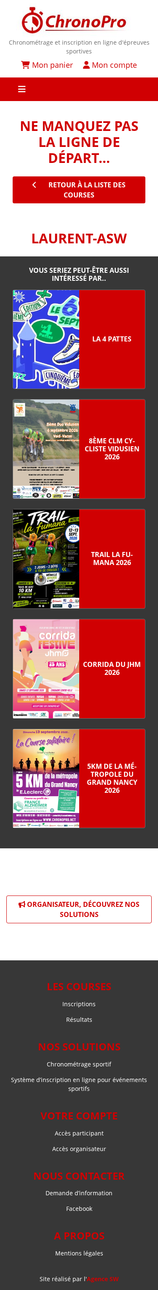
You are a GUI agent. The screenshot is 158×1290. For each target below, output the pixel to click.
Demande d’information (79, 1193)
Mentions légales (79, 1253)
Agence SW (103, 1279)
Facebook (79, 1209)
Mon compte (113, 64)
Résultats (79, 1019)
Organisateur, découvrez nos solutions (82, 909)
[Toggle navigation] (79, 89)
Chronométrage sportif (79, 1064)
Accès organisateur (79, 1149)
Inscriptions (79, 1004)
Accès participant (79, 1133)
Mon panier (51, 64)
